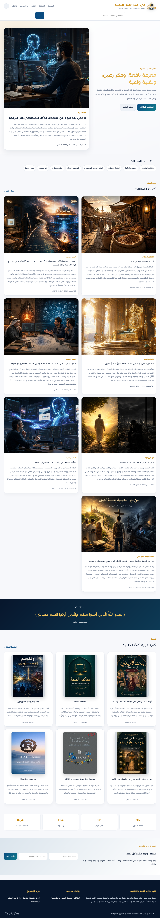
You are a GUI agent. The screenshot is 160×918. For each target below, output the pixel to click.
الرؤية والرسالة (34, 898)
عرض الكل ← (9, 191)
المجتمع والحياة (73, 168)
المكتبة (69, 898)
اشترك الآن (10, 856)
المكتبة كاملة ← (10, 647)
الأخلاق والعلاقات (148, 168)
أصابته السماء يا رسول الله (142, 261)
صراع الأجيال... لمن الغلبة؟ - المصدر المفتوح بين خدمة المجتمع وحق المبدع (43, 363)
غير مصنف (43, 168)
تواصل (14, 6)
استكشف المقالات (147, 107)
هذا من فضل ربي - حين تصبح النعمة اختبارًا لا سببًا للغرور (129, 363)
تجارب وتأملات (57, 168)
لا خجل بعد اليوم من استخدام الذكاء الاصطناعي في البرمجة (47, 118)
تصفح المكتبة (128, 107)
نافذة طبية (29, 168)
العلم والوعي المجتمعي (93, 168)
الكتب (33, 6)
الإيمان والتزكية (130, 168)
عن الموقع (24, 6)
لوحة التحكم (35, 902)
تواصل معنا (56, 898)
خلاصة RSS (24, 898)
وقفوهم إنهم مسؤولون (28, 701)
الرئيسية (51, 6)
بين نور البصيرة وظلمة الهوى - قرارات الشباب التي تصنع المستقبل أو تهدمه (121, 561)
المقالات (41, 6)
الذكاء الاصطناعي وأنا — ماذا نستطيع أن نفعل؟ (55, 462)
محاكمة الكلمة (80, 701)
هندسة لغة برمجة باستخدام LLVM (80, 779)
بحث (39, 15)
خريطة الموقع (13, 898)
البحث (63, 898)
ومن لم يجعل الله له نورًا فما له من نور (137, 462)
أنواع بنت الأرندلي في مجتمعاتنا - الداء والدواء (132, 701)
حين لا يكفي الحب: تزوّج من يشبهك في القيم (132, 779)
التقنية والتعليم (114, 168)
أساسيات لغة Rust (28, 779)
